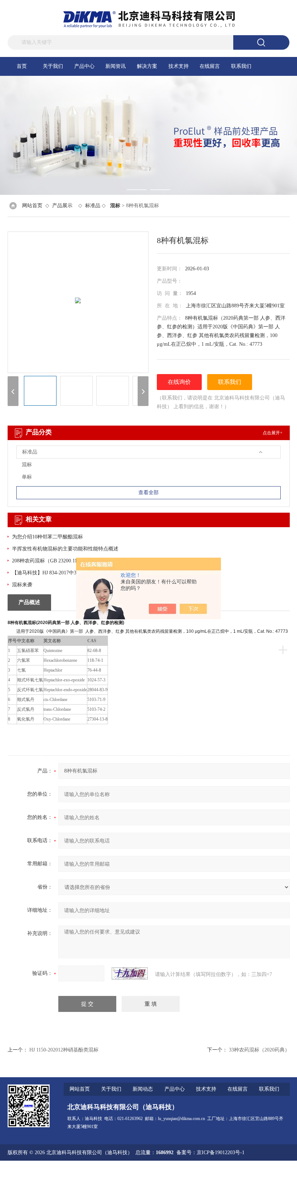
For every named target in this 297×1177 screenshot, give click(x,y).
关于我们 (53, 66)
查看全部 (148, 492)
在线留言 (210, 66)
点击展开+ (273, 432)
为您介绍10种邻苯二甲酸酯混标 (47, 537)
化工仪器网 (277, 1169)
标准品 (92, 205)
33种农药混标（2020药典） (259, 1050)
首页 (22, 66)
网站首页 (32, 205)
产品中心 (84, 66)
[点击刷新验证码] (130, 973)
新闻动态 (143, 1089)
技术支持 (178, 66)
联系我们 (241, 66)
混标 (27, 464)
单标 (27, 477)
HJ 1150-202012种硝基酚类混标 (64, 1050)
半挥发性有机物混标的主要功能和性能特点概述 (65, 548)
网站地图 (226, 1169)
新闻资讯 (115, 66)
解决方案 (147, 66)
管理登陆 (203, 1169)
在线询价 (179, 382)
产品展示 (62, 205)
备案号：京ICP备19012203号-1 (210, 1152)
